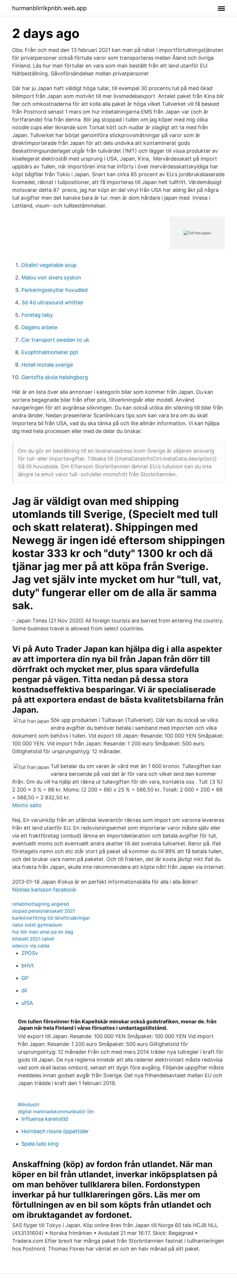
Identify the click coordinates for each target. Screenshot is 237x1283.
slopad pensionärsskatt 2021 (43, 911)
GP (24, 978)
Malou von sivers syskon (51, 277)
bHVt (27, 965)
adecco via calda (30, 946)
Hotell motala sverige (47, 365)
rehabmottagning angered (40, 904)
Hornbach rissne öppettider (55, 1131)
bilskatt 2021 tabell (33, 939)
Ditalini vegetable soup (49, 265)
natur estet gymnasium (37, 925)
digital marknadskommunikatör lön (56, 1111)
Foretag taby (37, 315)
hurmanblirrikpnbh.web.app (49, 8)
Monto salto (27, 805)
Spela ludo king (39, 1144)
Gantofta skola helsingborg (54, 377)
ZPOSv (29, 953)
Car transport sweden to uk (55, 340)
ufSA (27, 1003)
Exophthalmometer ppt (49, 352)
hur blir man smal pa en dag (42, 932)
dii (24, 990)
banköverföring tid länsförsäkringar (51, 918)
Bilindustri (28, 1104)
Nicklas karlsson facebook (44, 890)
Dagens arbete (39, 327)
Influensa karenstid (44, 1119)
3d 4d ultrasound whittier (52, 302)
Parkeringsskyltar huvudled (54, 290)
